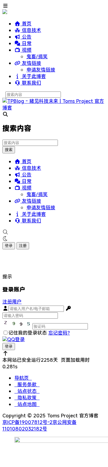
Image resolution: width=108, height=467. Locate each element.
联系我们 (30, 83)
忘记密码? (59, 332)
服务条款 (27, 384)
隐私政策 (27, 397)
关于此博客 (33, 76)
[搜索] (54, 232)
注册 (23, 245)
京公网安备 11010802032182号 (39, 425)
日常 (26, 43)
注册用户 (12, 301)
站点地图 (27, 404)
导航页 (23, 378)
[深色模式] (54, 238)
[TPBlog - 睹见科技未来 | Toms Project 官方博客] (54, 107)
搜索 (9, 149)
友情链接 (30, 63)
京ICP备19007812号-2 (27, 422)
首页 (26, 23)
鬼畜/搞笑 (37, 56)
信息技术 (30, 30)
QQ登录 (16, 339)
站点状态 (27, 391)
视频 (26, 50)
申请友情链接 (40, 69)
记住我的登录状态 (27, 332)
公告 (26, 36)
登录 (9, 245)
